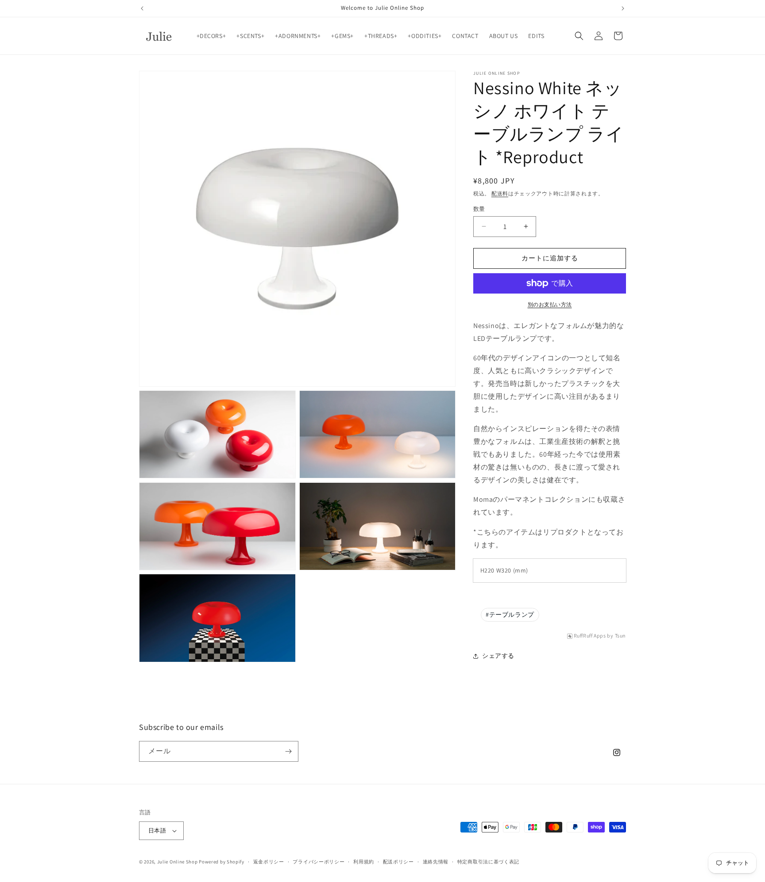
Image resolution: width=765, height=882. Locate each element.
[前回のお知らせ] (142, 8)
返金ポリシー (268, 862)
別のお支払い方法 (550, 304)
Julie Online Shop (177, 862)
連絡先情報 (436, 862)
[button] (579, 36)
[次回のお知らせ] (623, 8)
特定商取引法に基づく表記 (488, 862)
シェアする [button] (498, 656)
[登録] (288, 751)
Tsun (620, 636)
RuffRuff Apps (590, 636)
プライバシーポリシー (318, 862)
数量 (479, 209)
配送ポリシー (398, 862)
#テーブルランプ (510, 615)
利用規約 (363, 862)
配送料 (499, 193)
